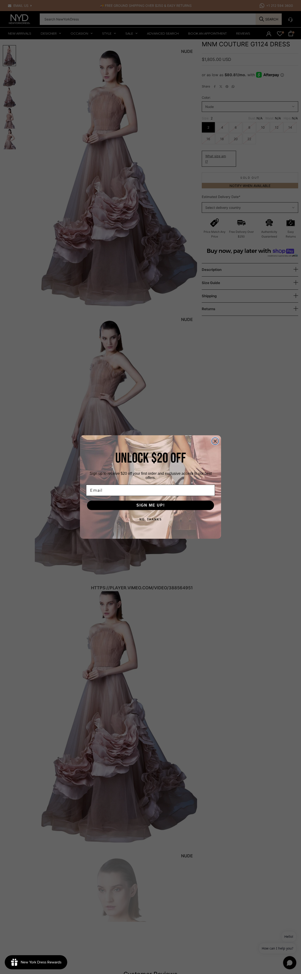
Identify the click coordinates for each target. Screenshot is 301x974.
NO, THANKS (150, 519)
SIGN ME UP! (150, 505)
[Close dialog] (215, 441)
